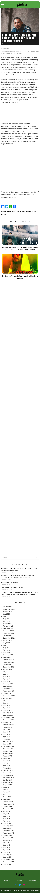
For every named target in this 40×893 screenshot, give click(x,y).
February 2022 (8, 655)
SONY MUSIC (31, 212)
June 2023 (6, 616)
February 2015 (8, 855)
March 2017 (7, 797)
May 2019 (6, 734)
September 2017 (8, 782)
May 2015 (6, 847)
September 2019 (8, 724)
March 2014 (7, 864)
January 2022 (8, 657)
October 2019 (7, 722)
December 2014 (8, 859)
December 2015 (8, 830)
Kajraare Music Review (9, 582)
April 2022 (6, 650)
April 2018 (6, 765)
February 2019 (8, 741)
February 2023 (8, 626)
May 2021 (6, 676)
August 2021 (7, 669)
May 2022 (6, 648)
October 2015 (7, 835)
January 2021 (7, 686)
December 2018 (8, 746)
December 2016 (8, 802)
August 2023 (7, 611)
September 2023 (9, 609)
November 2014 (8, 862)
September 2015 (8, 838)
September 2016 (8, 809)
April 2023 (6, 621)
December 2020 (8, 688)
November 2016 (8, 804)
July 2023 (6, 614)
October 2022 (7, 635)
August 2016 (7, 811)
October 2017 (7, 780)
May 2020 (6, 705)
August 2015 (7, 840)
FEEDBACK (32, 880)
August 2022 (7, 640)
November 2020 (8, 691)
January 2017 (7, 799)
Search (37, 558)
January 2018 (7, 773)
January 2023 (8, 628)
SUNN (4, 215)
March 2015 (7, 852)
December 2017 (8, 775)
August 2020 (7, 698)
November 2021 (8, 662)
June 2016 (6, 816)
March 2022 (7, 652)
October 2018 (7, 751)
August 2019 (7, 727)
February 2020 (8, 712)
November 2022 (8, 633)
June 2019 (6, 732)
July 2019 (6, 729)
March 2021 (7, 681)
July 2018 (6, 758)
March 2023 (7, 623)
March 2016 (7, 823)
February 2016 (8, 826)
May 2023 (6, 619)
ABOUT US (7, 880)
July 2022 (6, 643)
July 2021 (6, 672)
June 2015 (6, 845)
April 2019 (6, 737)
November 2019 (8, 720)
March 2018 (7, 768)
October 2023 (7, 607)
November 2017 (8, 777)
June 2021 (6, 674)
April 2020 (6, 708)
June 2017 (6, 789)
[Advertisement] (20, 113)
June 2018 (6, 761)
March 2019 (7, 739)
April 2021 (6, 679)
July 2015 (6, 842)
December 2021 (8, 660)
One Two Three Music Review (12, 587)
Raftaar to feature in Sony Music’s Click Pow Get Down (20, 277)
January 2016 (7, 828)
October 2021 (7, 664)
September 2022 (9, 638)
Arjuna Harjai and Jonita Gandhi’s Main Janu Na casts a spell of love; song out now (20, 249)
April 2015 (6, 850)
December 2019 (8, 717)
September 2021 (8, 667)
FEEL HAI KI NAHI (19, 212)
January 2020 (8, 715)
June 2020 (6, 703)
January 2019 (7, 744)
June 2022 (6, 645)
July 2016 (6, 814)
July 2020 (6, 700)
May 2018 (6, 763)
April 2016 (6, 821)
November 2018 (8, 749)
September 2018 (8, 753)
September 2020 (9, 696)
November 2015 (8, 833)
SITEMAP (20, 880)
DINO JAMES (6, 212)
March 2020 (7, 710)
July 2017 (6, 787)
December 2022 (8, 631)
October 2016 (7, 806)
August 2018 (7, 756)
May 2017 (6, 792)
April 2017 (6, 794)
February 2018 (8, 770)
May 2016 (6, 818)
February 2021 (8, 684)
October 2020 (8, 693)
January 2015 (7, 857)
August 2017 (7, 785)
